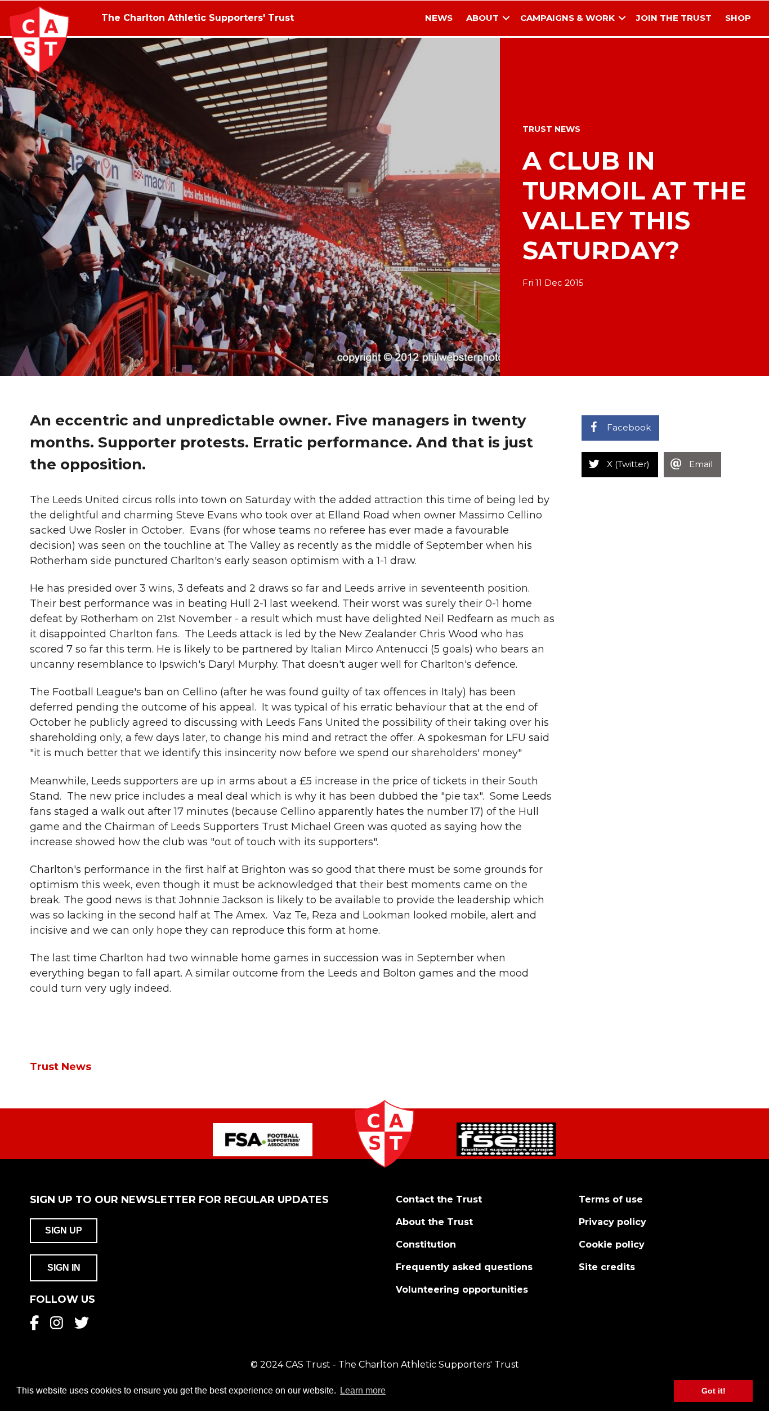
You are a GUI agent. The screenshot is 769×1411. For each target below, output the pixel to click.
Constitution (426, 1244)
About (482, 17)
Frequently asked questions (464, 1267)
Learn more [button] (363, 1390)
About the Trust (434, 1222)
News (439, 17)
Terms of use (611, 1199)
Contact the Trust (439, 1199)
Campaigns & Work (567, 17)
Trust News (551, 129)
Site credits (607, 1267)
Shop (738, 17)
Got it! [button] (713, 1390)
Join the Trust (674, 17)
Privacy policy (612, 1222)
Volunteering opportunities (462, 1289)
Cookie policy (612, 1244)
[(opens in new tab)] (262, 1139)
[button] (506, 18)
